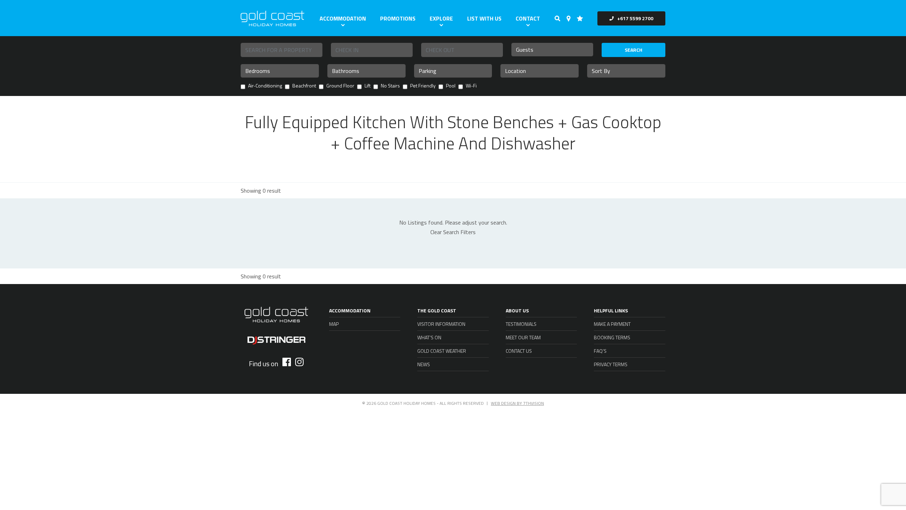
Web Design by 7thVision (517, 403)
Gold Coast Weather (441, 351)
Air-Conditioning (265, 86)
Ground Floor (340, 86)
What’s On (429, 337)
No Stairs (390, 86)
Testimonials (521, 324)
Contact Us (519, 351)
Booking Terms (612, 337)
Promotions (397, 18)
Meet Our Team (523, 337)
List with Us (484, 18)
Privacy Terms (610, 364)
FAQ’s (600, 351)
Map (334, 324)
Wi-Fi (471, 86)
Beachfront (304, 86)
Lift (368, 86)
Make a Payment (612, 324)
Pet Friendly (423, 86)
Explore (441, 18)
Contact (528, 18)
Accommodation (343, 18)
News (423, 364)
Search (633, 49)
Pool (450, 86)
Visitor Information (441, 324)
